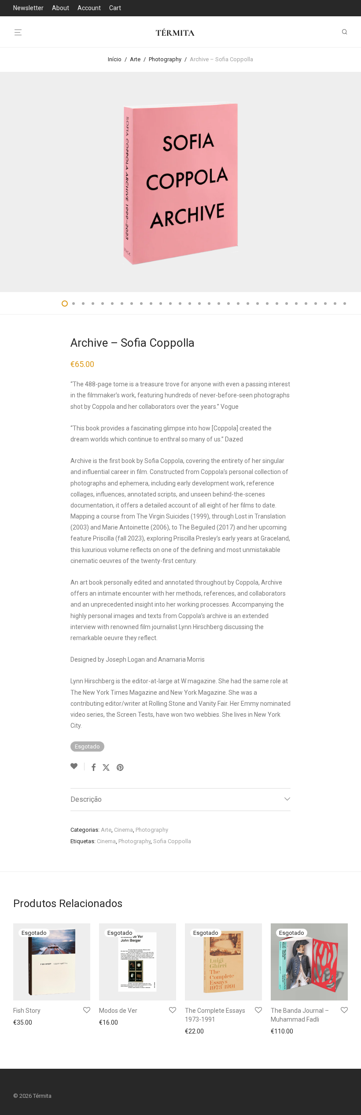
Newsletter (28, 8)
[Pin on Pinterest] (121, 767)
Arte (135, 59)
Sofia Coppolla (172, 841)
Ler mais (22, 1023)
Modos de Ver (118, 1010)
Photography (165, 59)
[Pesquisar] (348, 32)
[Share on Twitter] (106, 767)
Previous (15, 182)
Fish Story (27, 1010)
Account (89, 8)
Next (346, 182)
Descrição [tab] (86, 799)
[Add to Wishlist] (77, 766)
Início (115, 59)
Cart (115, 8)
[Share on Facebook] (93, 767)
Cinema (123, 829)
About (60, 8)
